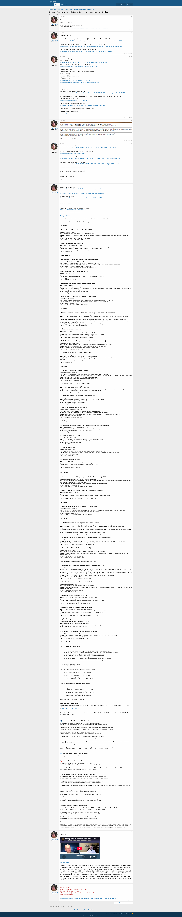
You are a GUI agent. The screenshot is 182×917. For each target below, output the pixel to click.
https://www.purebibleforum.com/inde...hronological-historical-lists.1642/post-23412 (81, 197)
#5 (131, 143)
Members (72, 4)
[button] (68, 4)
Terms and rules (113, 913)
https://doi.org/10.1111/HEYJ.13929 (71, 708)
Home (51, 4)
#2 (131, 32)
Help (126, 913)
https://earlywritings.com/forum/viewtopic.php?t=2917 (73, 209)
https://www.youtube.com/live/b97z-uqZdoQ (71, 113)
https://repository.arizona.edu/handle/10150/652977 (75, 80)
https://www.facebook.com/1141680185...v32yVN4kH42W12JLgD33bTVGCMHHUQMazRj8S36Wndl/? (89, 164)
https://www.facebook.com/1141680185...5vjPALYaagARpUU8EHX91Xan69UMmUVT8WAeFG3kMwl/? (90, 158)
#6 (131, 185)
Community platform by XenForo (91, 915)
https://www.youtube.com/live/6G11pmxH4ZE (73, 100)
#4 (131, 120)
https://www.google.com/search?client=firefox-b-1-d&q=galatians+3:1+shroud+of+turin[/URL (88, 898)
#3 (131, 56)
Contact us (107, 913)
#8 (131, 884)
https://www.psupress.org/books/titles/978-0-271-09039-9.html (79, 66)
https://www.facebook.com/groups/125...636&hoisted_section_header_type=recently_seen (82, 188)
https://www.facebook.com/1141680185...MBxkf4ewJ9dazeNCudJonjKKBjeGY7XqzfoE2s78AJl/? (88, 148)
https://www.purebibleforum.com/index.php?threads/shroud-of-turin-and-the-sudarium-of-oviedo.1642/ (91, 46)
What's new (64, 4)
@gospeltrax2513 (65, 862)
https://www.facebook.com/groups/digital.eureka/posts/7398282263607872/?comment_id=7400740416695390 (93, 93)
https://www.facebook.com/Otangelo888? (72, 153)
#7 (131, 831)
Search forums (58, 7)
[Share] (130, 17)
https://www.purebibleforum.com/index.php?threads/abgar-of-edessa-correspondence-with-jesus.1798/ (91, 41)
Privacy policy (121, 913)
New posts (51, 7)
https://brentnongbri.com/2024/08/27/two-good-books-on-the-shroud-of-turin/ (84, 62)
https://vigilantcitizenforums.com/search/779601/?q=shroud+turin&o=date (82, 105)
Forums (57, 4)
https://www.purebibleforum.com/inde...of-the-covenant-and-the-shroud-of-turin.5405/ (86, 51)
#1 (131, 16)
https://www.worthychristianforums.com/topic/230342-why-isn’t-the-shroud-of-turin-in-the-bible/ (84, 28)
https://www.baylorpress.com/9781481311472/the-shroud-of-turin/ (80, 82)
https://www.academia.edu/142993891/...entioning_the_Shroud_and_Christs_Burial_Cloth (82, 193)
